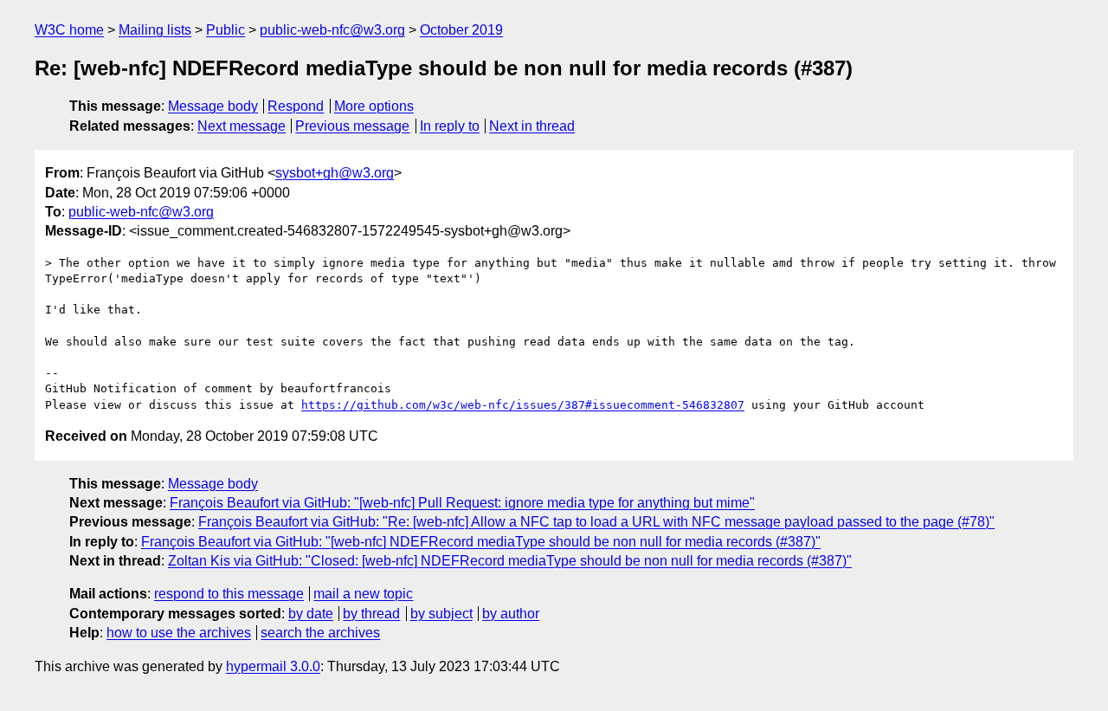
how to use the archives (178, 632)
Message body (213, 106)
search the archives (320, 632)
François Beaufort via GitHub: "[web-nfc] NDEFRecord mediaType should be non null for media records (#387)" (481, 541)
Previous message (352, 126)
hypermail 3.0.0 (273, 666)
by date (310, 613)
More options (374, 106)
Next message (241, 126)
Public (225, 30)
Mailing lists (155, 30)
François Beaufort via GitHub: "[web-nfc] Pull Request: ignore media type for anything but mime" (462, 502)
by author (510, 613)
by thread (371, 613)
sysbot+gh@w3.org (334, 172)
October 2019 (461, 30)
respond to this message (229, 593)
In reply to (450, 126)
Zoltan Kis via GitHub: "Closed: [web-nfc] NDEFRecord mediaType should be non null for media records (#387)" (510, 560)
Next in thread (532, 126)
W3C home (69, 30)
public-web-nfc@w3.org (332, 30)
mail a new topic (363, 593)
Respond (295, 106)
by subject (441, 613)
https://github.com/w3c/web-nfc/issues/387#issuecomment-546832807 (522, 404)
